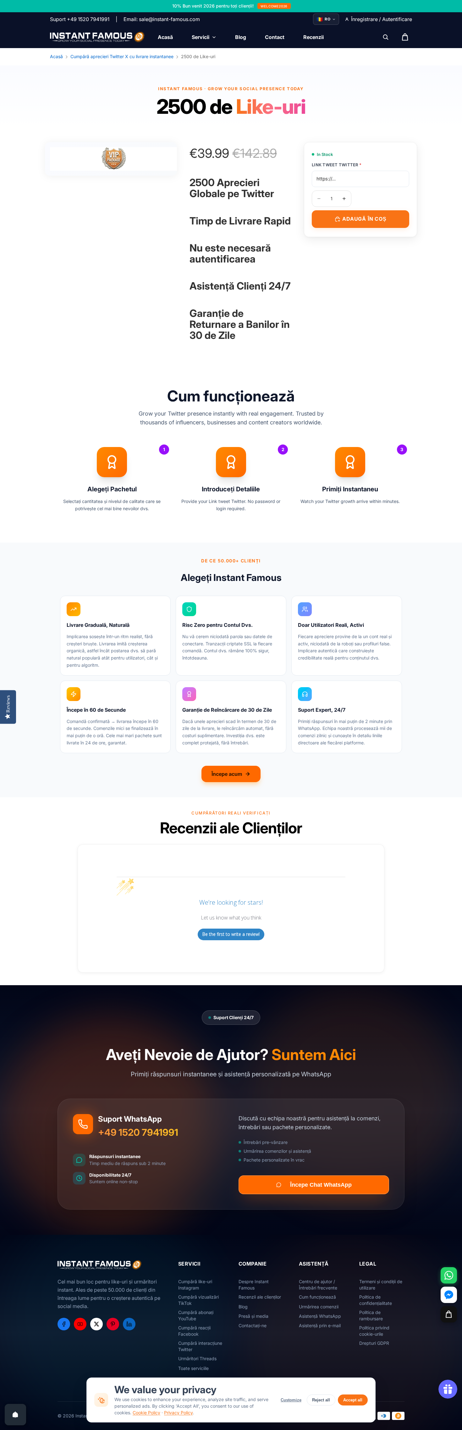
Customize (291, 1400)
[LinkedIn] (129, 1324)
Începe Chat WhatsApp (321, 1185)
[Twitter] (96, 1324)
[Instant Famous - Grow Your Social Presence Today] (97, 37)
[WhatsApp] (449, 1275)
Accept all (352, 1400)
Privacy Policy (178, 1412)
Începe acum (227, 774)
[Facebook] (64, 1324)
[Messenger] (449, 1295)
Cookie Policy (146, 1412)
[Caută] (386, 37)
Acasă (56, 56)
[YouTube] (80, 1324)
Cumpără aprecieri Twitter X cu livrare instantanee (121, 56)
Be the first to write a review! (231, 934)
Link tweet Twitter (336, 164)
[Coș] (449, 1314)
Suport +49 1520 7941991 (79, 19)
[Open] (15, 1414)
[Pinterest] (113, 1324)
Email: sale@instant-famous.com (162, 19)
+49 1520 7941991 (138, 1132)
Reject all (321, 1400)
